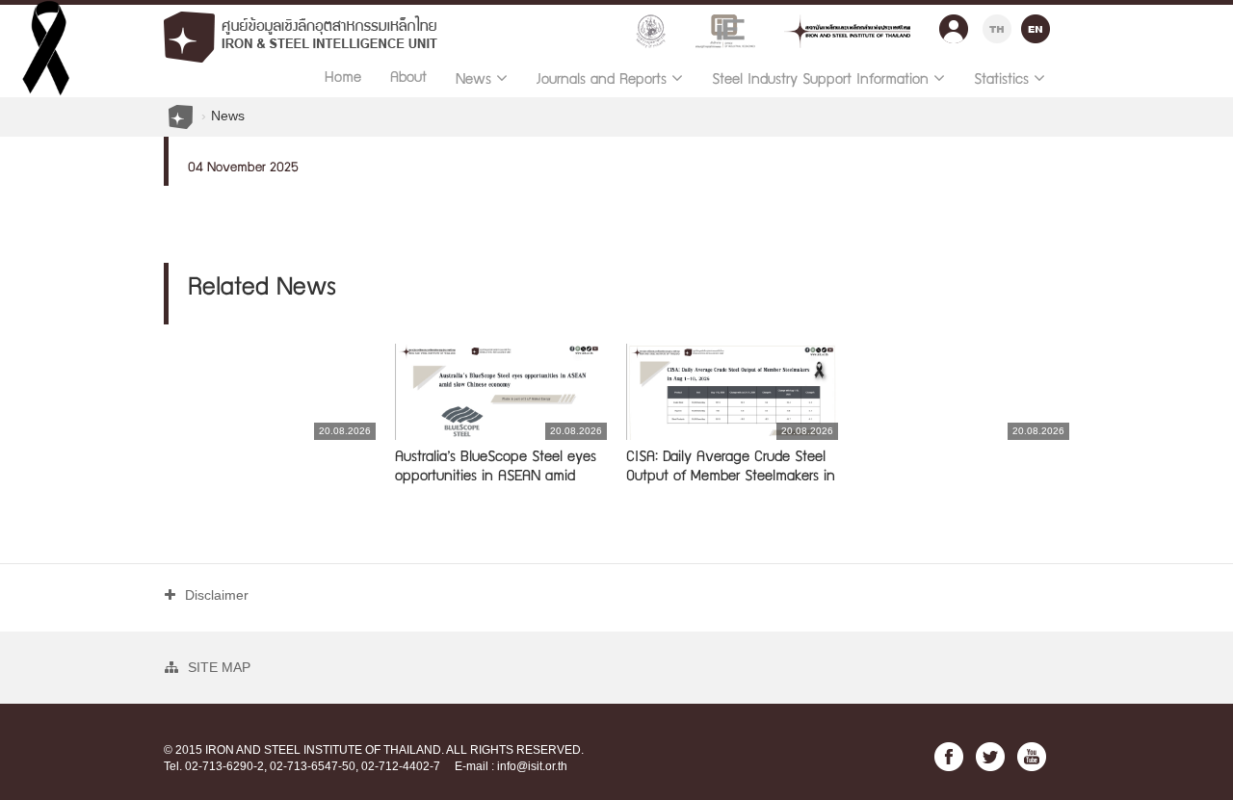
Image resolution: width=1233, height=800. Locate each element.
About (408, 79)
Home (343, 79)
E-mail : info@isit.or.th (511, 766)
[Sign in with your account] (954, 24)
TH (997, 26)
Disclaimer (217, 595)
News (228, 115)
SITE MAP (219, 667)
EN (1035, 26)
